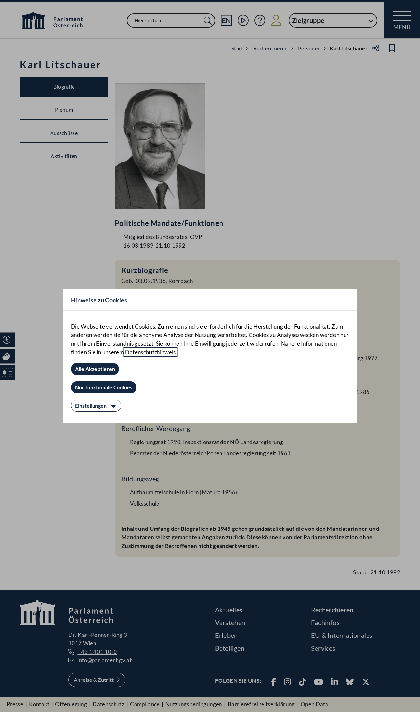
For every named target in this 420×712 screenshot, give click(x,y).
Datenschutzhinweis (150, 352)
